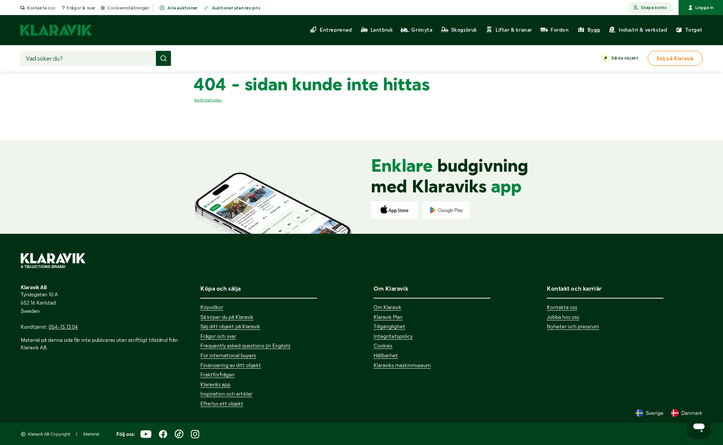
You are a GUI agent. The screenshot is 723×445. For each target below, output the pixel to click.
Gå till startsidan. (208, 100)
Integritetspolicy (393, 336)
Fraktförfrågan (217, 375)
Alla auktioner (182, 8)
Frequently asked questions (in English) (245, 346)
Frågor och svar (218, 336)
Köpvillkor (211, 307)
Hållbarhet (386, 355)
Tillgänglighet (389, 326)
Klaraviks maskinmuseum (402, 365)
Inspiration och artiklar (226, 394)
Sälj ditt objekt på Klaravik (230, 326)
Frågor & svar (81, 8)
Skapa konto (654, 7)
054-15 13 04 (63, 327)
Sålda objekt (624, 58)
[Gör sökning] (163, 58)
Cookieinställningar (128, 8)
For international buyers (228, 355)
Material (91, 434)
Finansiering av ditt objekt (230, 365)
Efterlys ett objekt (221, 404)
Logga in (704, 7)
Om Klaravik (387, 307)
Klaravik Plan (388, 317)
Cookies (383, 346)
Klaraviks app (215, 384)
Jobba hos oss (563, 317)
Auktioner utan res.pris (236, 8)
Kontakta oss (41, 8)
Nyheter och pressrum (573, 326)
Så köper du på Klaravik (226, 317)
